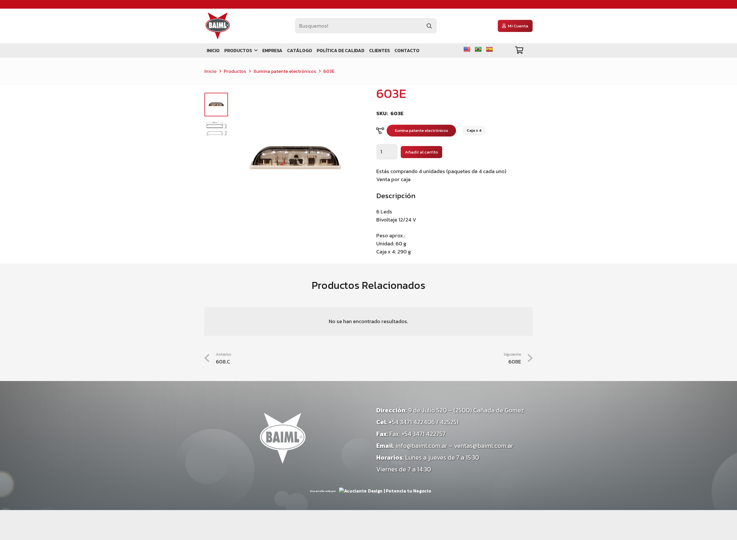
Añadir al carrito (421, 152)
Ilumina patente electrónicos (285, 71)
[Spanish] (489, 49)
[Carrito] (519, 50)
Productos (235, 71)
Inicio (210, 71)
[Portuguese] (478, 49)
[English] (467, 49)
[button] (255, 50)
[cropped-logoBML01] (217, 26)
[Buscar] (429, 25)
